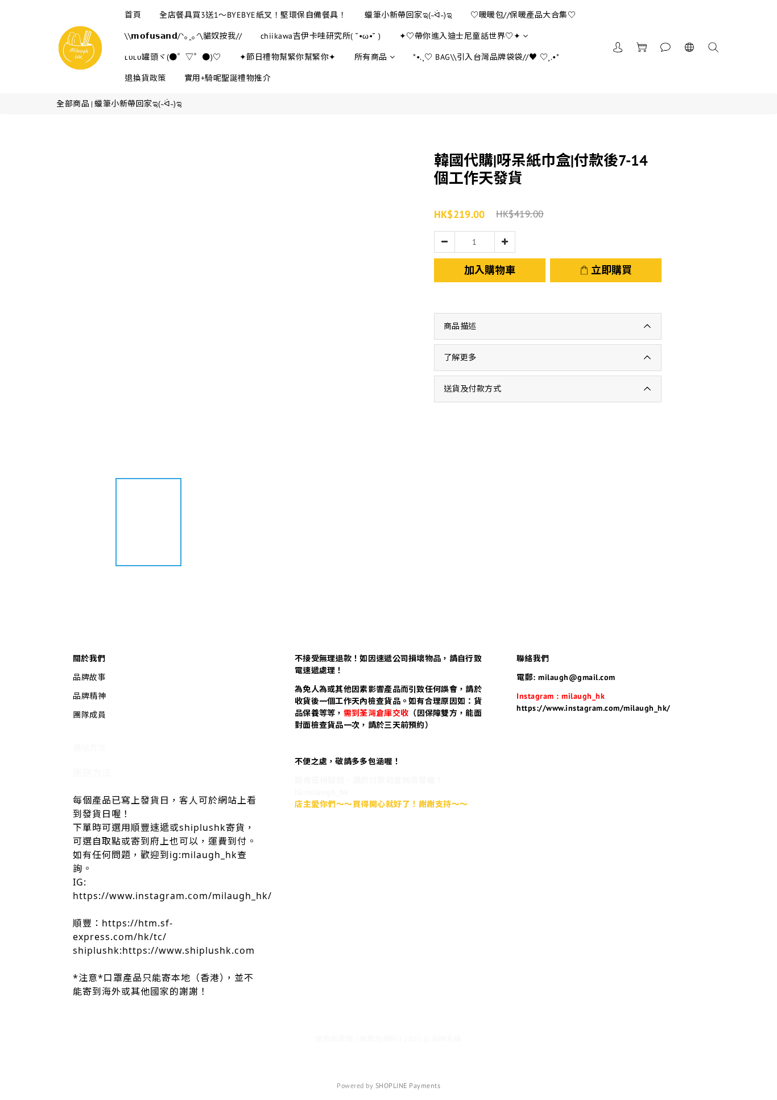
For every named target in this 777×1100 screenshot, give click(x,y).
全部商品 (72, 103)
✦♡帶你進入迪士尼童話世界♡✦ (460, 36)
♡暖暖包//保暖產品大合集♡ (523, 15)
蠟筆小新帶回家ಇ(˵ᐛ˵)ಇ (408, 15)
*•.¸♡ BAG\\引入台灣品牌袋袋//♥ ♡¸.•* (486, 57)
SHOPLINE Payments (408, 1085)
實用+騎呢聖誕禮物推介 (227, 78)
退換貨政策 (145, 78)
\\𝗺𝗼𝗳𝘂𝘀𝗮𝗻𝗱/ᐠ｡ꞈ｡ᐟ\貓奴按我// (183, 36)
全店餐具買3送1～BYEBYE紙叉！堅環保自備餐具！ (252, 15)
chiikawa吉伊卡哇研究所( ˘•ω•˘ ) (321, 36)
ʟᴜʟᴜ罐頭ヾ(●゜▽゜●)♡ (173, 57)
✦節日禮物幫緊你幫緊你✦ (287, 57)
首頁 (133, 15)
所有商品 (370, 57)
